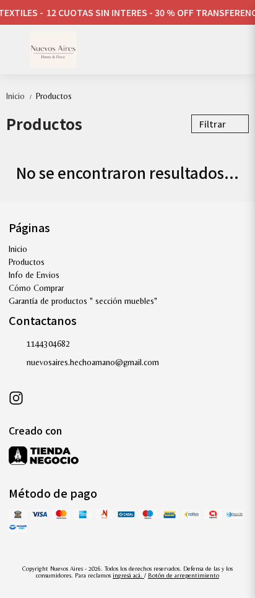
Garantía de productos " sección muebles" (83, 301)
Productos (54, 96)
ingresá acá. (128, 575)
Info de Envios (34, 275)
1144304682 (48, 344)
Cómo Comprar (36, 288)
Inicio (19, 96)
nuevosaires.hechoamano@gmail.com (93, 362)
